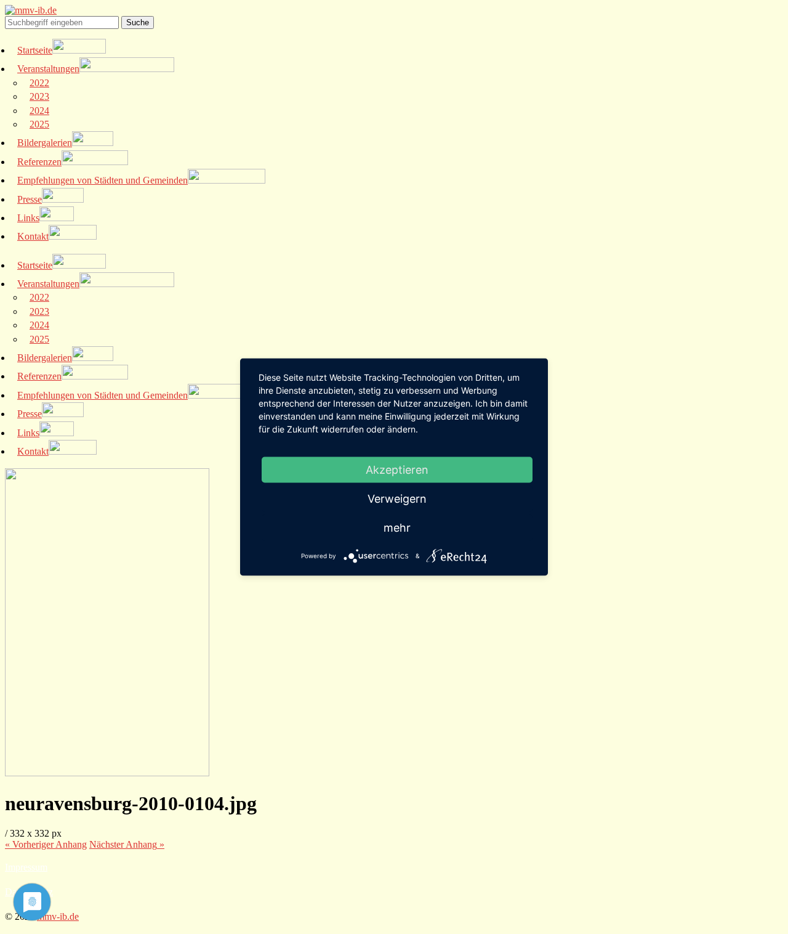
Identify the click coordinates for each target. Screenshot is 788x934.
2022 (39, 83)
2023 (39, 96)
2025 (39, 124)
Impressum (26, 867)
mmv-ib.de (58, 916)
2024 (39, 110)
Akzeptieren (397, 469)
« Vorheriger (46, 844)
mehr (397, 527)
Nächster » (126, 844)
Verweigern (397, 498)
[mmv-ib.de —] (31, 10)
